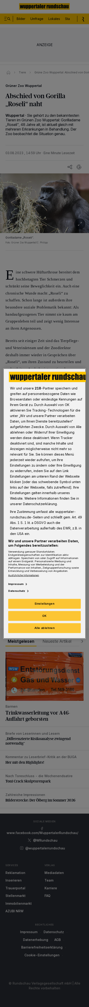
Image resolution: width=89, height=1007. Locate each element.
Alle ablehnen (44, 628)
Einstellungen (45, 603)
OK (44, 616)
